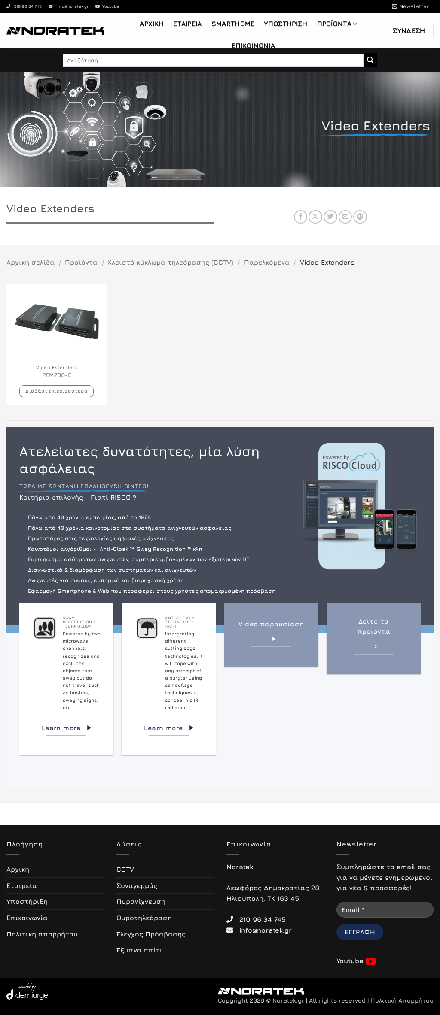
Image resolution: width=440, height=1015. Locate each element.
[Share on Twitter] (330, 217)
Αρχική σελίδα (30, 262)
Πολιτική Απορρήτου (402, 1000)
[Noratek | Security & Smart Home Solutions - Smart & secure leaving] (55, 30)
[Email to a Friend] (345, 217)
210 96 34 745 (26, 6)
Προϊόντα (334, 23)
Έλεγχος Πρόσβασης (151, 934)
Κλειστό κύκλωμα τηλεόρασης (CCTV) (170, 262)
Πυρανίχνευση (140, 901)
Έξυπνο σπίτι (139, 950)
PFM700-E (56, 375)
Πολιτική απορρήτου (42, 934)
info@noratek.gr (70, 6)
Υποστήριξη (285, 23)
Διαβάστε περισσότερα (56, 390)
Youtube (109, 6)
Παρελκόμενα (267, 262)
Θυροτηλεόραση (144, 917)
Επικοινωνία (253, 45)
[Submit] (371, 60)
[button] (410, 6)
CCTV (125, 869)
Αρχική (152, 23)
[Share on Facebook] (301, 217)
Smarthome (233, 23)
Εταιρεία (187, 23)
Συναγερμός (136, 885)
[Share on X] (315, 217)
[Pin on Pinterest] (360, 217)
